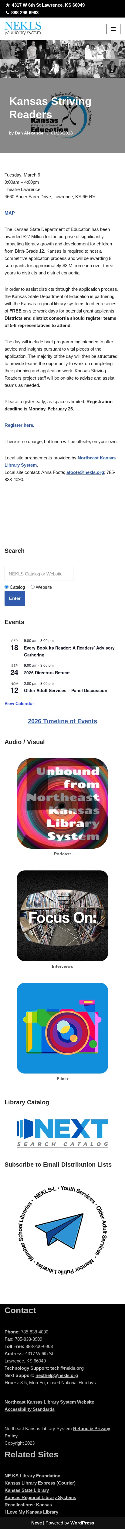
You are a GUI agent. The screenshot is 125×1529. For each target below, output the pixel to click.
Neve (36, 1522)
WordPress (82, 1522)
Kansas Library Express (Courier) (40, 1482)
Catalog (16, 587)
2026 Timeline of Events (62, 721)
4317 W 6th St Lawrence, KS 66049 (48, 5)
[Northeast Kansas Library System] (23, 29)
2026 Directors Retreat (47, 672)
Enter (15, 598)
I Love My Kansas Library (31, 1511)
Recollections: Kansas (28, 1504)
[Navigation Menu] (113, 29)
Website (43, 587)
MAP (10, 212)
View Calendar (19, 703)
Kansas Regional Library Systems (40, 1497)
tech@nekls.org (67, 1368)
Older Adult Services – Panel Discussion (65, 690)
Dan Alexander (30, 133)
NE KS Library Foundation (32, 1475)
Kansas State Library (27, 1490)
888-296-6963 (25, 12)
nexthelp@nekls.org (56, 1375)
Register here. (19, 425)
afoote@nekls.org (85, 472)
